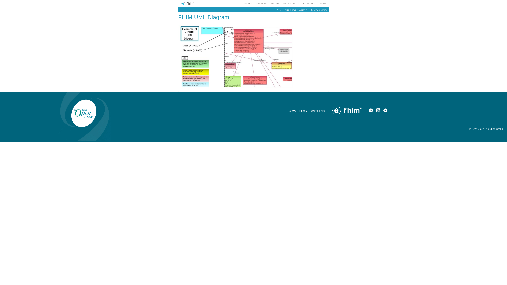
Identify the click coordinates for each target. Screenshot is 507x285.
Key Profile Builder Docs (284, 4)
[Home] (188, 4)
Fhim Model (262, 4)
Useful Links (318, 111)
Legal (304, 111)
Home (293, 10)
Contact (323, 4)
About (247, 4)
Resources (308, 4)
